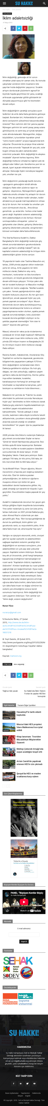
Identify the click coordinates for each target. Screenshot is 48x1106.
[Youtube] (34, 1083)
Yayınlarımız (25, 1093)
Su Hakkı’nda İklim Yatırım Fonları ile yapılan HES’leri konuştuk (34, 694)
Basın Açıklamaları (12, 1093)
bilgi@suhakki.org (21, 1061)
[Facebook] (13, 28)
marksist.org (15, 656)
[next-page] (8, 786)
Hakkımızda (36, 1093)
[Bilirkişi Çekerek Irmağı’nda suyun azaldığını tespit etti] (9, 752)
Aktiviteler (6, 743)
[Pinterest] (25, 28)
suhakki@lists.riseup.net (27, 1063)
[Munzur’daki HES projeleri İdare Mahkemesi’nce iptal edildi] (9, 727)
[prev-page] (4, 786)
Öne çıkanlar (16, 9)
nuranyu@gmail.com (12, 612)
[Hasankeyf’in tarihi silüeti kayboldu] (9, 715)
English (27, 1096)
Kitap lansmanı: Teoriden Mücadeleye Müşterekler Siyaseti (29, 739)
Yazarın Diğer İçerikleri (27, 705)
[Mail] (20, 1083)
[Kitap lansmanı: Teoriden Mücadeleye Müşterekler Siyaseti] (9, 739)
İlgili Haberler (9, 705)
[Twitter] (19, 28)
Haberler (6, 718)
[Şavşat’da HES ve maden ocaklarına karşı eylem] (9, 776)
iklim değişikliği (19, 664)
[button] (4, 3)
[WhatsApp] (30, 28)
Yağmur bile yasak (10, 691)
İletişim (20, 1096)
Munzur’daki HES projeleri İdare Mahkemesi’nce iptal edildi (29, 727)
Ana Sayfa (6, 9)
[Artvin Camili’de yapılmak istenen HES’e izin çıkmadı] (9, 764)
